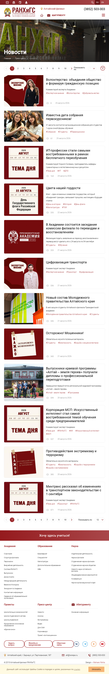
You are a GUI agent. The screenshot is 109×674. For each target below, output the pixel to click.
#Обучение (62, 245)
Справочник (20, 2)
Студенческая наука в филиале (82, 561)
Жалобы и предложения (35, 644)
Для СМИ (41, 628)
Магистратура (43, 561)
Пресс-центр (20, 58)
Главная (7, 58)
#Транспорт (71, 272)
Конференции (76, 579)
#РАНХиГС (62, 431)
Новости (41, 612)
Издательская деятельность (81, 554)
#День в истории (53, 204)
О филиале (8, 554)
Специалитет (42, 558)
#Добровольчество (90, 93)
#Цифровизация (86, 272)
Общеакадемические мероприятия (84, 575)
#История (67, 204)
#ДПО (65, 171)
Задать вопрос (11, 644)
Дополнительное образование (49, 565)
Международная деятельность (15, 581)
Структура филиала (11, 558)
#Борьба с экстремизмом (57, 468)
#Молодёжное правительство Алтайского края (66, 314)
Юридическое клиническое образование (14, 625)
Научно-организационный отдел (83, 583)
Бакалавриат (42, 554)
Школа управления (11, 620)
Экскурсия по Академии (13, 589)
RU (97, 2)
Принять (96, 669)
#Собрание (51, 132)
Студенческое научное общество (83, 565)
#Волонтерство (73, 93)
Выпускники (8, 573)
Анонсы (40, 616)
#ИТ (59, 171)
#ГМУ (64, 207)
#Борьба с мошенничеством (86, 343)
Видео (40, 624)
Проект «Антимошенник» (47, 635)
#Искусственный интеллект (87, 431)
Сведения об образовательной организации (15, 597)
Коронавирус (43, 631)
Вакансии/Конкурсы (11, 585)
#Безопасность (64, 343)
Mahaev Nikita (99, 662)
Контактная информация (13, 592)
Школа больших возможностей (16, 612)
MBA (39, 569)
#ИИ (71, 431)
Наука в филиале (77, 558)
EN (102, 2)
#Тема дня (50, 171)
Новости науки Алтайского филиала (81, 570)
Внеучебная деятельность (13, 565)
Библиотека (14, 2)
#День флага (79, 204)
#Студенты (63, 132)
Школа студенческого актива (15, 616)
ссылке (77, 669)
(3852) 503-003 (94, 9)
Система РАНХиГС (11, 569)
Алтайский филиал (54, 8)
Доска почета (9, 577)
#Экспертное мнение (55, 93)
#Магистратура (53, 207)
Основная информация (80, 612)
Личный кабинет (26, 2)
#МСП (48, 434)
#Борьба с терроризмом (84, 465)
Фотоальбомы (43, 620)
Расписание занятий (7, 2)
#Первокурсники (77, 132)
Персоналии (8, 561)
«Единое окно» (9, 629)
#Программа (73, 393)
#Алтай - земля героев (55, 393)
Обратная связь (61, 644)
